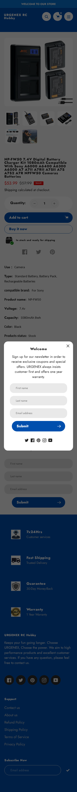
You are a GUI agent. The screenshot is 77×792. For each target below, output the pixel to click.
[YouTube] (50, 439)
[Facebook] (33, 439)
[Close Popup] (68, 345)
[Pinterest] (38, 439)
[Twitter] (27, 439)
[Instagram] (44, 439)
